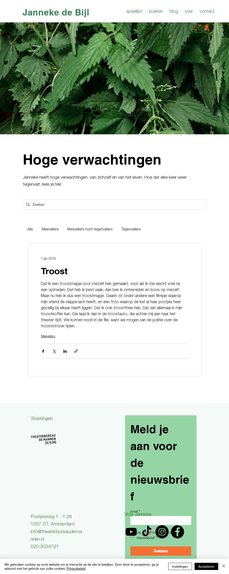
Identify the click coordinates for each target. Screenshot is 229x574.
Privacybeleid (76, 568)
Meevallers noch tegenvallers (89, 229)
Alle (30, 229)
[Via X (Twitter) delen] (54, 351)
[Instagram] (162, 531)
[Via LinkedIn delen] (65, 351)
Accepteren (206, 566)
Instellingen (180, 566)
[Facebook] (177, 531)
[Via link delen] (76, 351)
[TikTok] (146, 531)
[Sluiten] (223, 566)
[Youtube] (131, 531)
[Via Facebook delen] (43, 351)
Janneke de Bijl (56, 12)
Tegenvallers (131, 229)
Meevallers (50, 229)
